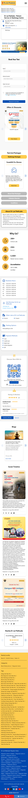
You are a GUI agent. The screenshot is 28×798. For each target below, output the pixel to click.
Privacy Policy (13, 95)
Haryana (6, 318)
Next (25, 129)
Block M (3, 658)
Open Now (8, 27)
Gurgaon (17, 318)
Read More (9, 458)
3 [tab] (17, 50)
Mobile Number (6, 76)
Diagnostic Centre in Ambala (7, 753)
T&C (6, 95)
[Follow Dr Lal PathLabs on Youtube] (19, 789)
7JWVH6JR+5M (6, 306)
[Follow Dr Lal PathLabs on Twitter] (11, 789)
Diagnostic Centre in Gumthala (13, 766)
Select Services (6, 84)
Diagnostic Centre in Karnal (13, 775)
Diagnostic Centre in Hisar (13, 770)
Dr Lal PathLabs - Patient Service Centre (14, 636)
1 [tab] (14, 50)
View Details (14, 139)
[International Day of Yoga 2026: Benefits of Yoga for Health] (14, 435)
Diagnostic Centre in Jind (11, 773)
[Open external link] (14, 794)
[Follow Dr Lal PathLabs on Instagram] (17, 789)
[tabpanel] (14, 47)
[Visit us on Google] (8, 789)
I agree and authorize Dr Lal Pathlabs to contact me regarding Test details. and (14, 94)
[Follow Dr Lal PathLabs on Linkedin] (14, 789)
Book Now (14, 185)
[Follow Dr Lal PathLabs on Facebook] (5, 789)
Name (4, 68)
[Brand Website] (22, 789)
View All (17, 417)
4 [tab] (19, 50)
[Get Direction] (15, 308)
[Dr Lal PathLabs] (8, 3)
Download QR (14, 382)
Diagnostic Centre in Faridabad (12, 761)
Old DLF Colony (9, 658)
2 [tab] (16, 50)
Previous (2, 129)
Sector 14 (17, 658)
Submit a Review (7, 417)
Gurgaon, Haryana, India (8, 308)
